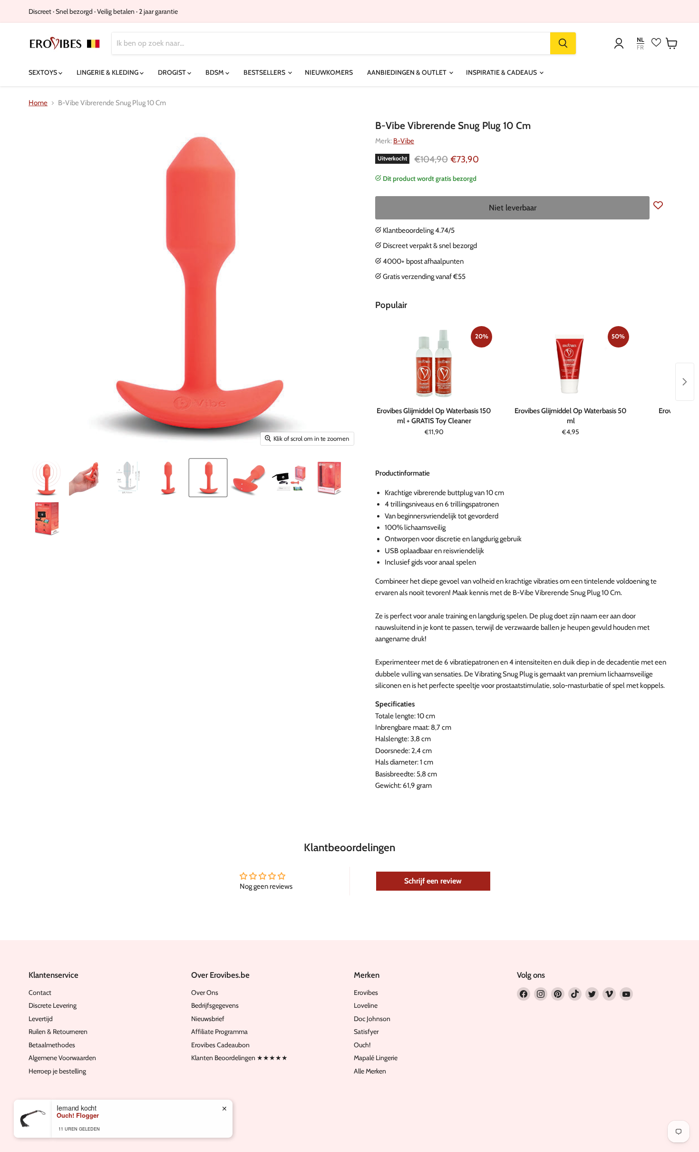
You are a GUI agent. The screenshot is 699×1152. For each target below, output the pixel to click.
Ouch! (362, 1045)
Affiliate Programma (219, 1031)
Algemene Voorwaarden (62, 1057)
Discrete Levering (53, 1005)
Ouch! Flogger (78, 1115)
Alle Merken (370, 1071)
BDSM (215, 72)
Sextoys (43, 72)
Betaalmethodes (52, 1045)
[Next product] (684, 382)
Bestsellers (265, 72)
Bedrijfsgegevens (215, 1005)
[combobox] (331, 43)
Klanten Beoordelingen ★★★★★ (239, 1057)
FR (640, 47)
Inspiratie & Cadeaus (502, 72)
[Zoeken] (563, 43)
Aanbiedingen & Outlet (407, 72)
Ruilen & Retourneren (58, 1031)
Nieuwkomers (329, 72)
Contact (40, 992)
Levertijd (41, 1018)
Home (38, 103)
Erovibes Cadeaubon (220, 1045)
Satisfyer (366, 1031)
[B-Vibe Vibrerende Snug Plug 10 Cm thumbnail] (46, 478)
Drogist (172, 72)
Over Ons (204, 992)
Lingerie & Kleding (108, 72)
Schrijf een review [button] (433, 880)
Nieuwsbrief (207, 1018)
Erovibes (366, 992)
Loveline (366, 1005)
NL (640, 39)
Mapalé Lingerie (376, 1057)
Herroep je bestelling (57, 1071)
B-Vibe (403, 141)
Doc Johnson (372, 1018)
